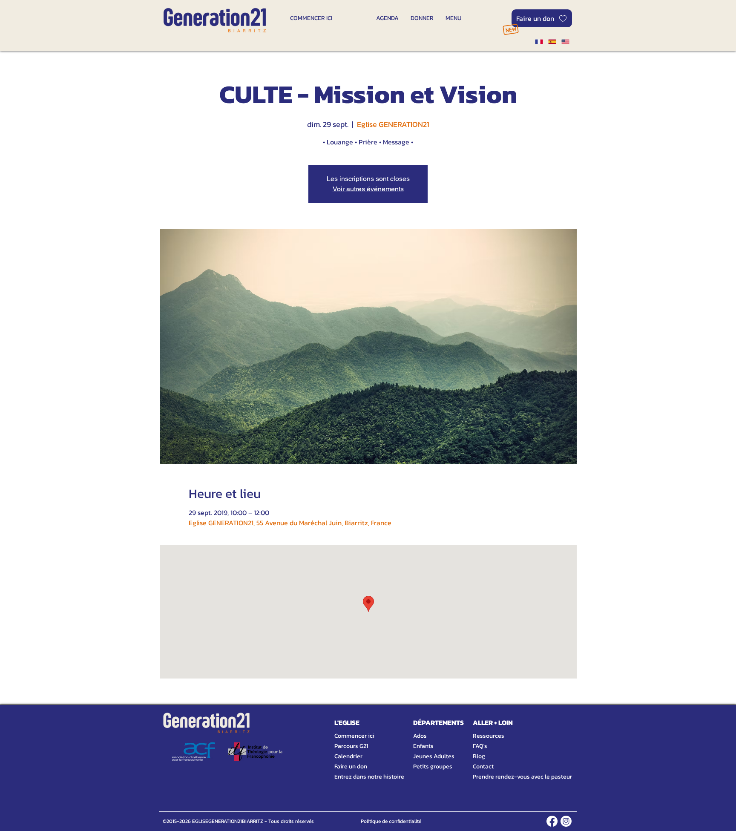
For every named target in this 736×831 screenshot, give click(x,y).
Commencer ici (354, 735)
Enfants (423, 746)
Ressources (488, 735)
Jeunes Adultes (433, 756)
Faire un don (350, 766)
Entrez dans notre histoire (359, 776)
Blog (479, 756)
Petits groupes (432, 766)
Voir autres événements (368, 189)
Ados (420, 735)
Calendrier (348, 756)
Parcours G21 (351, 746)
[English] (565, 41)
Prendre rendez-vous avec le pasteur (513, 776)
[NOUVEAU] (510, 29)
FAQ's (480, 746)
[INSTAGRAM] (566, 821)
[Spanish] (551, 41)
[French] (538, 41)
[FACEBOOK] (552, 821)
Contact (483, 766)
